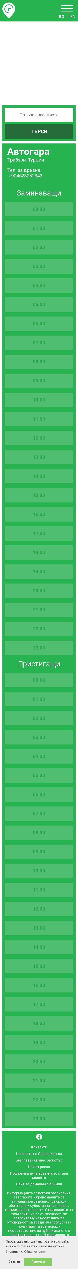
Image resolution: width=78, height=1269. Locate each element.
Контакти (39, 1147)
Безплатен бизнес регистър (39, 1160)
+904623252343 (25, 176)
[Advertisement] (39, 62)
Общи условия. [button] (35, 1252)
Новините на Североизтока (39, 1154)
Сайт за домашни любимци (39, 1184)
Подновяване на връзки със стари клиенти (39, 1175)
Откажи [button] (14, 1261)
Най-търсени (39, 1167)
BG (61, 16)
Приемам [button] (38, 1261)
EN (73, 16)
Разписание (8, 4)
